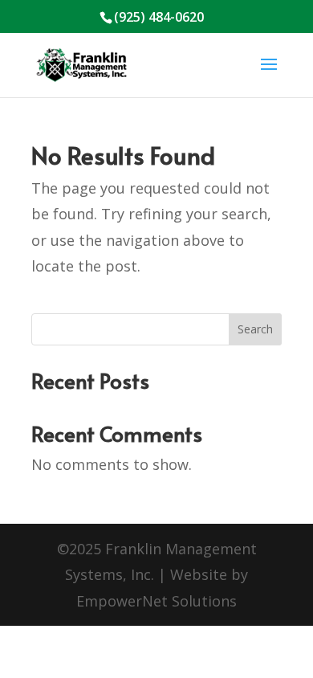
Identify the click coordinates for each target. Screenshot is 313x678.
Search (255, 329)
